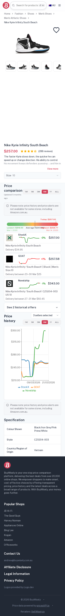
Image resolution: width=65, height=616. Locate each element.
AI (43, 5)
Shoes (31, 13)
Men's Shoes (45, 13)
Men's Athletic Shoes (15, 18)
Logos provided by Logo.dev (19, 587)
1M (32, 192)
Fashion (19, 13)
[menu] (59, 5)
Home (7, 13)
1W (26, 192)
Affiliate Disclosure (17, 567)
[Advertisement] (32, 108)
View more (52, 168)
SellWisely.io (38, 611)
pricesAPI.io (43, 605)
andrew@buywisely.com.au (18, 560)
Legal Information (17, 574)
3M (38, 192)
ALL (57, 192)
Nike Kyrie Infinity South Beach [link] (20, 22)
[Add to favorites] (56, 30)
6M (44, 192)
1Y (51, 192)
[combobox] (28, 5)
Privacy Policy (14, 580)
